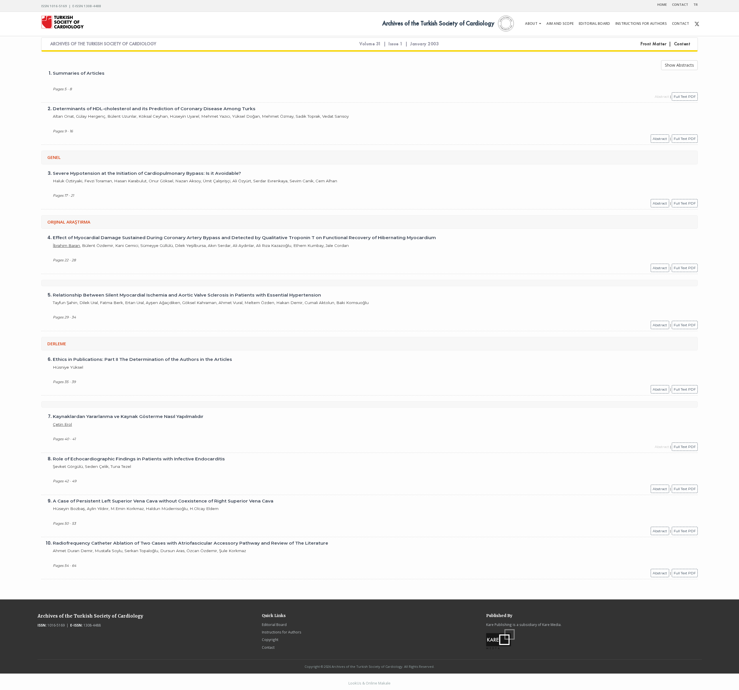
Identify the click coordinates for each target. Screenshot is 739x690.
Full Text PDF (685, 96)
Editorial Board (274, 624)
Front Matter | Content (665, 44)
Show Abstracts (679, 65)
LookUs (354, 683)
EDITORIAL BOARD (594, 23)
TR (695, 4)
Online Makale (378, 683)
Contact (268, 647)
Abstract (660, 138)
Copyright (270, 639)
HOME (662, 4)
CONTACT (680, 4)
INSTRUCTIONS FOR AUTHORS (641, 23)
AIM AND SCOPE (560, 23)
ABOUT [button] (531, 23)
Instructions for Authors (281, 632)
